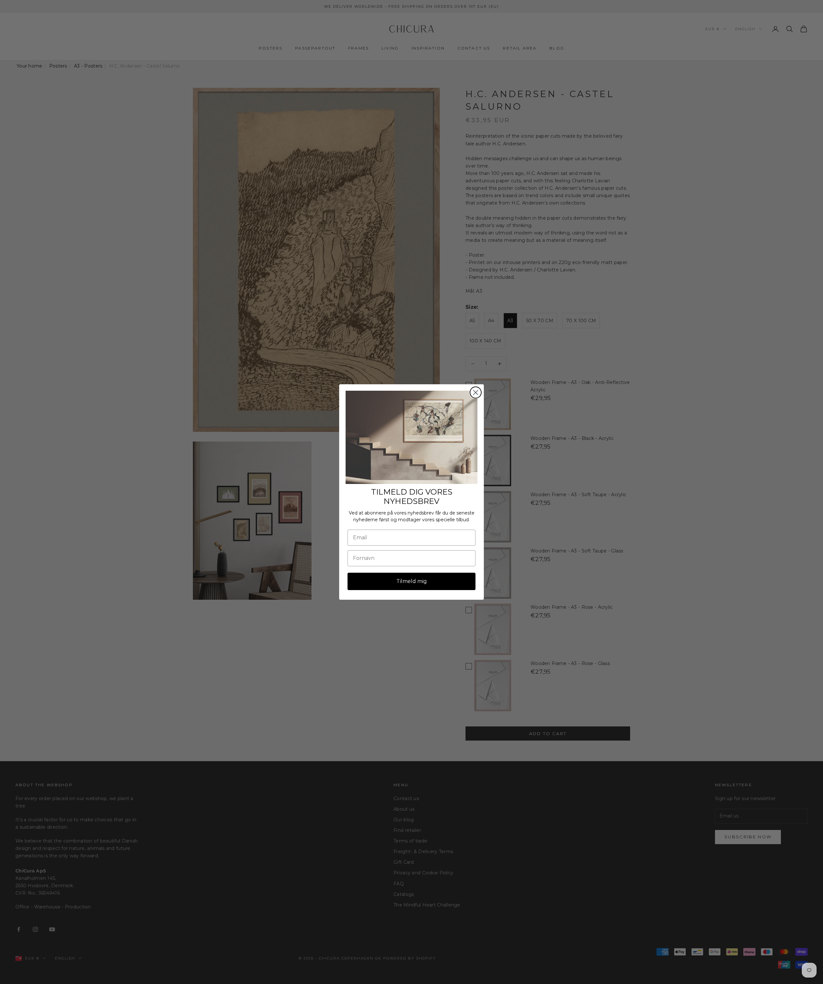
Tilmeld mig (411, 581)
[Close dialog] (475, 392)
